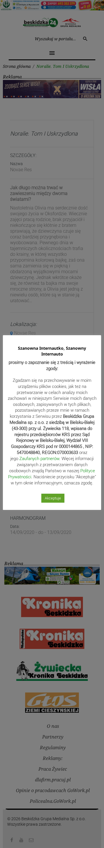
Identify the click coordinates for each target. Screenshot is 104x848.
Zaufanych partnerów (39, 458)
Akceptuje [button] (53, 498)
